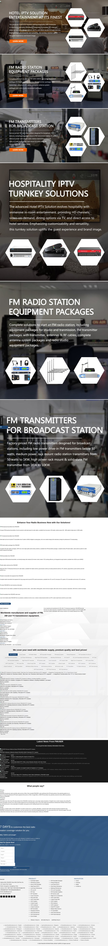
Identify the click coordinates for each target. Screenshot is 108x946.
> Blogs (77, 884)
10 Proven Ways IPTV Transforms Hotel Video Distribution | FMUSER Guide (30, 774)
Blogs (84, 23)
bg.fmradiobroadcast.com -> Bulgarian (50, 925)
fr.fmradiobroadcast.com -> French (68, 925)
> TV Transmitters (54, 910)
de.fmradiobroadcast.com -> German (87, 925)
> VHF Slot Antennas (34, 914)
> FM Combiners (54, 903)
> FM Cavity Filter (34, 897)
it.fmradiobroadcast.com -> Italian (48, 927)
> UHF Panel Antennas (55, 912)
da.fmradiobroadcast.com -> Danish (69, 936)
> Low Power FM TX (54, 884)
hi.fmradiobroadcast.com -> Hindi (31, 927)
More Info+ (3, 532)
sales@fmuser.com (7, 891)
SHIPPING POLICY (56, 920)
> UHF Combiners (54, 905)
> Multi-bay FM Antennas (55, 888)
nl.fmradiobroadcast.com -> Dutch (33, 936)
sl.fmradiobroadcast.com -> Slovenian (18, 940)
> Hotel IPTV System (54, 906)
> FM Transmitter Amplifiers (56, 891)
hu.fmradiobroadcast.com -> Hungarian (14, 936)
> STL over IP (33, 890)
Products (37, 17)
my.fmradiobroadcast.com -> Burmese (31, 932)
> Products (77, 882)
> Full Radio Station (34, 880)
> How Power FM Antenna (56, 886)
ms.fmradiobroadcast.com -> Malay (86, 930)
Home (17, 28)
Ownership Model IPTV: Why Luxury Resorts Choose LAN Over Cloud (28, 762)
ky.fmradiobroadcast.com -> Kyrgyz (69, 934)
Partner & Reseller (85, 940)
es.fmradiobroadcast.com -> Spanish (51, 928)
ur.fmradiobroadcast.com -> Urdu (86, 936)
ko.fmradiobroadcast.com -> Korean (85, 927)
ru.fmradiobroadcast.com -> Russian (32, 928)
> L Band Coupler (34, 903)
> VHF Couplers (33, 901)
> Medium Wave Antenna (55, 908)
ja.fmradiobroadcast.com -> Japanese (66, 927)
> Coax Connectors (34, 895)
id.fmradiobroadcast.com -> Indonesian (13, 930)
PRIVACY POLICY (35, 920)
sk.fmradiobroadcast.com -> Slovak (50, 936)
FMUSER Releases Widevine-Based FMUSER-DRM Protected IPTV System (19, 752)
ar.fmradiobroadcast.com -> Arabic (31, 925)
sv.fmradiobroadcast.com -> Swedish (11, 938)
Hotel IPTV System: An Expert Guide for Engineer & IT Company (27, 768)
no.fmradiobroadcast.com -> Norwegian (31, 938)
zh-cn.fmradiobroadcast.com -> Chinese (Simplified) (41, 940)
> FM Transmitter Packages (56, 880)
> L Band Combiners (34, 906)
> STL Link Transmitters (55, 890)
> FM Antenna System (35, 882)
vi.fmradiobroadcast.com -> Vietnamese (33, 930)
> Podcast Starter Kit (54, 882)
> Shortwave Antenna (35, 910)
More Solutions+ (5, 603)
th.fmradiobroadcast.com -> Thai (52, 930)
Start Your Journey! (17, 644)
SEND (14, 867)
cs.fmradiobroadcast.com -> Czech (88, 938)
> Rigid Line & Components (56, 895)
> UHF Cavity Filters (34, 899)
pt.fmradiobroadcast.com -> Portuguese (13, 928)
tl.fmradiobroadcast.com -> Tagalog (69, 928)
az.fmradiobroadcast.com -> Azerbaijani (51, 938)
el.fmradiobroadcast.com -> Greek (13, 927)
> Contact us (78, 886)
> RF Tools (32, 891)
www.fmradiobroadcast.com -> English (13, 925)
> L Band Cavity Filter (55, 899)
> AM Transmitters (34, 908)
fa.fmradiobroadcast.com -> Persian (68, 932)
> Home (77, 880)
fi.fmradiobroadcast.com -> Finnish (87, 934)
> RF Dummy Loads (54, 893)
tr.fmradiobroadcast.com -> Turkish (69, 930)
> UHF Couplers (53, 901)
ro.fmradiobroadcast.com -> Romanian (32, 934)
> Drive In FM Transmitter (35, 884)
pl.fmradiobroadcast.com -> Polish (85, 932)
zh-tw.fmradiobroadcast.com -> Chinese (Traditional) (66, 940)
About (102, 26)
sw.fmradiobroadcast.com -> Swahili (51, 934)
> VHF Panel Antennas (55, 914)
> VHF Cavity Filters (54, 897)
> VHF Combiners (34, 905)
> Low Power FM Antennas (36, 888)
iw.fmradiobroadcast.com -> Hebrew (87, 928)
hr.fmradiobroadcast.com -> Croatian (70, 938)
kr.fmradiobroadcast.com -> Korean (49, 932)
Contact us (57, 32)
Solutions (65, 24)
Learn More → (3, 624)
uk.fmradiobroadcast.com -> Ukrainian (12, 934)
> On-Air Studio (33, 916)
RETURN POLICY (45, 920)
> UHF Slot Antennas (34, 912)
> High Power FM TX (34, 886)
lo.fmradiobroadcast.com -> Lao (13, 932)
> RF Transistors (33, 893)
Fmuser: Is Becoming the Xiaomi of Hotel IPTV (22, 756)
